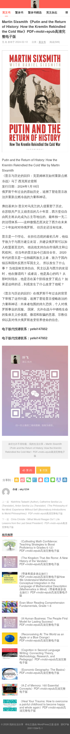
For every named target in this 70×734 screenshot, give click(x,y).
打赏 (45, 470)
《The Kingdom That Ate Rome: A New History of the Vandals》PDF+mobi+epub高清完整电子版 (43, 561)
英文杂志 (51, 12)
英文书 (6, 12)
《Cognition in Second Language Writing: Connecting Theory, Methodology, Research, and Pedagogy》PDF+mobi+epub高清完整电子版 (42, 656)
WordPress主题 (45, 724)
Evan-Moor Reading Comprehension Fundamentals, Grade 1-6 (42, 604)
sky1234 (24, 489)
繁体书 (19, 12)
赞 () (29, 470)
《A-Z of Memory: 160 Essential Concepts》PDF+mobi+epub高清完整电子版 (42, 688)
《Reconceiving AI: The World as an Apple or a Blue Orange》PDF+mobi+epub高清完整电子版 (41, 637)
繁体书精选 (35, 12)
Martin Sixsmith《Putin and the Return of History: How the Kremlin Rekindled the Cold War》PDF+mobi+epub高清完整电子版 (34, 29)
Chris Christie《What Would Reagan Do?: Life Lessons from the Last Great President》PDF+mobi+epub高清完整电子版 (34, 523)
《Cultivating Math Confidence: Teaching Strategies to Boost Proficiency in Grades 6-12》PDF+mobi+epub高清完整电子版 (39, 546)
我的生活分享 (35, 4)
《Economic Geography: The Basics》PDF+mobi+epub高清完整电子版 (43, 671)
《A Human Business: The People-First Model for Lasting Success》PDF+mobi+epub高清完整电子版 (43, 621)
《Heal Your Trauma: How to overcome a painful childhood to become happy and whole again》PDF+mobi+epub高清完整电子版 (43, 706)
